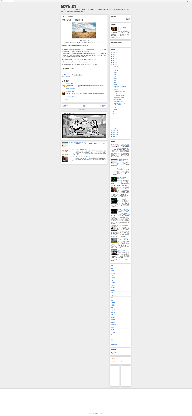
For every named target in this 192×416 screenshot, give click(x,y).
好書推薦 (113, 278)
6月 (115, 78)
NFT (112, 339)
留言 (114, 361)
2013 (114, 124)
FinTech (113, 337)
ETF (112, 334)
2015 (114, 120)
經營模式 (113, 305)
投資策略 (113, 285)
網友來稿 (113, 310)
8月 (115, 74)
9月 (115, 72)
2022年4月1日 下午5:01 (71, 88)
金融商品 (113, 287)
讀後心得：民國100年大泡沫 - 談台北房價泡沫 (123, 239)
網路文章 (113, 312)
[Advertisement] (133, 375)
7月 (115, 76)
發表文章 (115, 358)
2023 (114, 58)
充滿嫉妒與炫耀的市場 (68, 113)
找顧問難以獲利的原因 (119, 97)
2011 (114, 128)
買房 (112, 297)
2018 (114, 113)
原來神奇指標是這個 (118, 101)
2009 (114, 132)
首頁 (84, 106)
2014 (114, 122)
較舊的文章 (103, 106)
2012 (114, 126)
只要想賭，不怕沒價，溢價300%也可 (119, 104)
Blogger (101, 413)
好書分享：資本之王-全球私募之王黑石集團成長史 (79, 156)
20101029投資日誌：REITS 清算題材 (122, 178)
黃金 (112, 300)
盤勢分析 (113, 319)
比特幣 (112, 275)
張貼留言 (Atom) (86, 109)
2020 (114, 64)
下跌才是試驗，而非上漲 (119, 95)
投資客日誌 (68, 6)
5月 (115, 80)
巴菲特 (112, 270)
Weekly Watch (114, 344)
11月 (115, 68)
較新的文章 (65, 106)
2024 (114, 56)
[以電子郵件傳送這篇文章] (75, 75)
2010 (114, 130)
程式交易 (113, 295)
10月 (115, 70)
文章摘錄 (113, 273)
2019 (114, 111)
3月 (115, 84)
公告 (112, 268)
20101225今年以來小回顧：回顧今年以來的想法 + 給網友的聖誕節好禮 (123, 210)
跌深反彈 (119, 168)
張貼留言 (66, 99)
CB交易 (113, 332)
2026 (114, 52)
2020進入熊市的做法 (119, 99)
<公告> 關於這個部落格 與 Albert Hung (77, 142)
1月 (115, 109)
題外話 (112, 327)
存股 (112, 280)
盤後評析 (113, 317)
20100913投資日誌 (121, 199)
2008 (114, 134)
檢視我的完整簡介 (115, 37)
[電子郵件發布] (72, 74)
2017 (114, 115)
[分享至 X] (78, 75)
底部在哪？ (116, 89)
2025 (114, 54)
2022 (114, 60)
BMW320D (68, 83)
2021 (114, 62)
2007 (114, 136)
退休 (112, 292)
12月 (115, 66)
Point (112, 342)
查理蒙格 (113, 290)
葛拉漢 (112, 307)
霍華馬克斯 (113, 324)
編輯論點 (68, 76)
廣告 (112, 314)
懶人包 (112, 329)
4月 (115, 82)
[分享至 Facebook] (79, 75)
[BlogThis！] (76, 75)
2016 (114, 117)
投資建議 (113, 282)
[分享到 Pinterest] (81, 75)
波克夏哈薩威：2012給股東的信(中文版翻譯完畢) (79, 149)
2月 (115, 107)
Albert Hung (68, 91)
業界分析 (113, 302)
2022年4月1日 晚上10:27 (71, 96)
